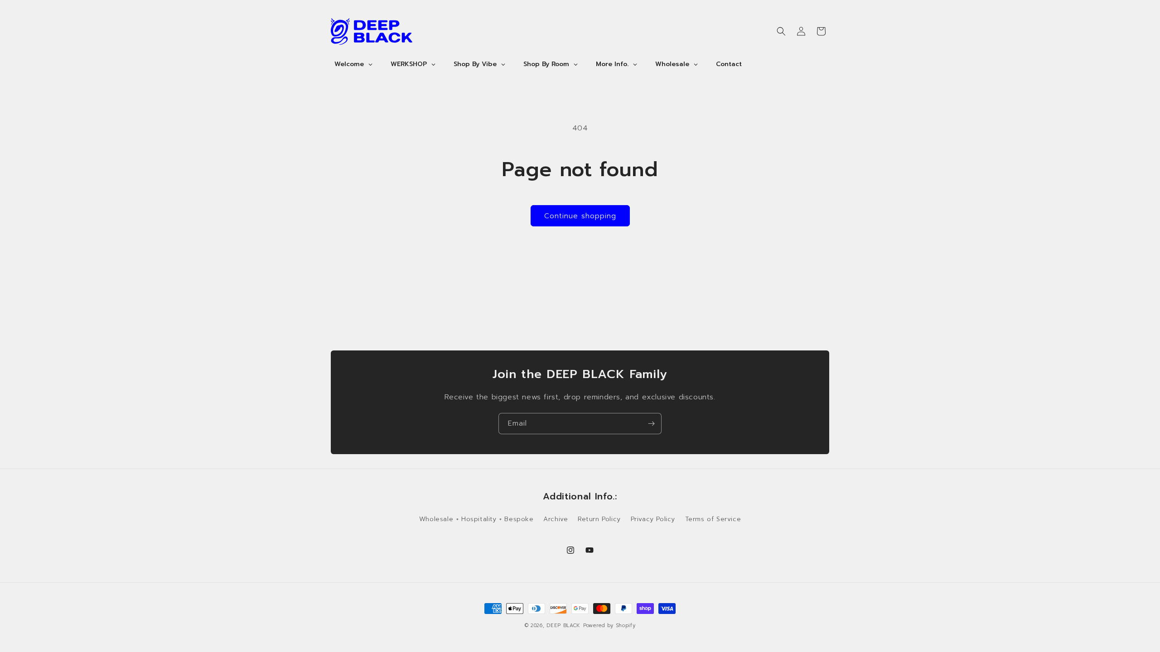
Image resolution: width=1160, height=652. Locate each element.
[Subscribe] (651, 423)
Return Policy (599, 519)
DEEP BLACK (563, 625)
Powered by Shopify (609, 625)
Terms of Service (713, 519)
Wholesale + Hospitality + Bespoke (476, 519)
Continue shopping (580, 216)
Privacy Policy (653, 519)
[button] (781, 31)
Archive (555, 519)
